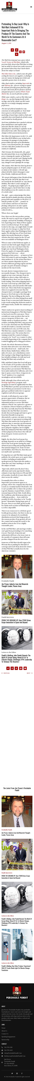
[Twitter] (12, 1073)
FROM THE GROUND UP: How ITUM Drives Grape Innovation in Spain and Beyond (16, 621)
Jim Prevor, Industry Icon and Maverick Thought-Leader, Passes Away (15, 584)
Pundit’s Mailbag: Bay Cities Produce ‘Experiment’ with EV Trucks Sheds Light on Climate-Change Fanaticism (16, 968)
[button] (31, 6)
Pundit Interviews (8, 617)
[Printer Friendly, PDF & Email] (22, 53)
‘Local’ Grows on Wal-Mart (11, 62)
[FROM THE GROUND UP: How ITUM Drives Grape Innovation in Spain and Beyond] (17, 602)
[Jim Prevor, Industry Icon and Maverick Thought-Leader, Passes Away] (17, 566)
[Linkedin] (17, 1073)
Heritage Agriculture (9, 382)
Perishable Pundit (8, 581)
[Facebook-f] (21, 1073)
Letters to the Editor (9, 652)
